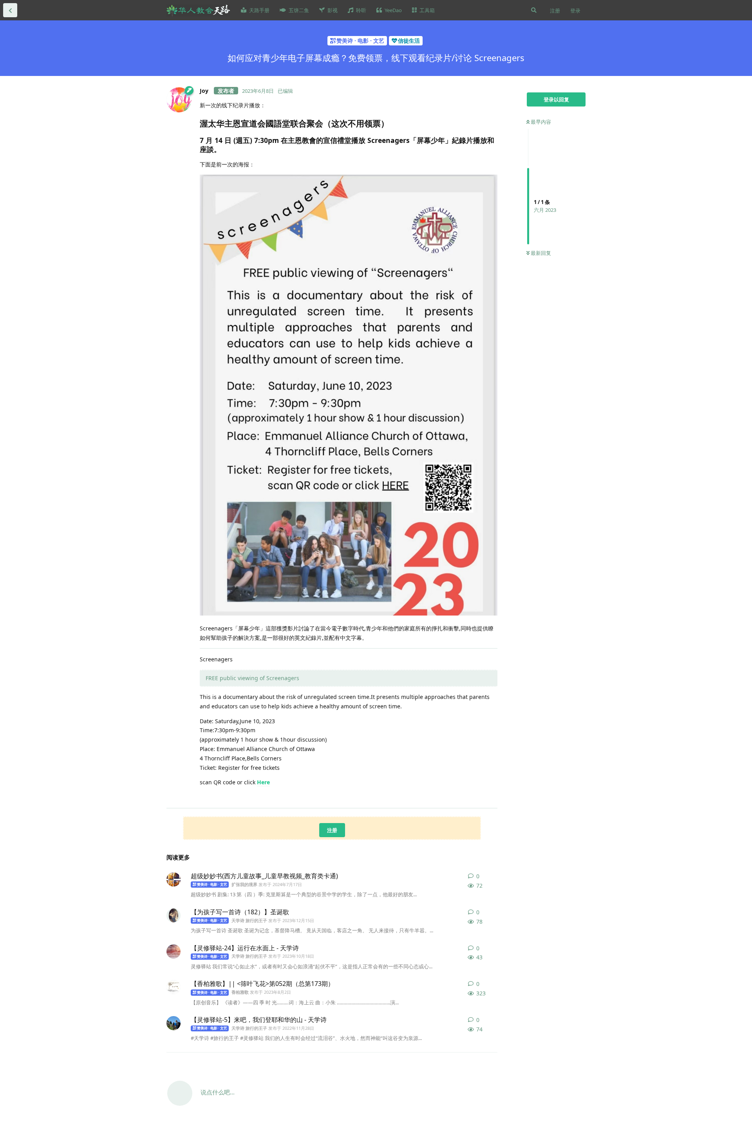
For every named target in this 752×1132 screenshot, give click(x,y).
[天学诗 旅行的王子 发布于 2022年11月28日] (173, 1023)
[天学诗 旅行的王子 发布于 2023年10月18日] (173, 951)
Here (263, 782)
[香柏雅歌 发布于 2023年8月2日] (173, 987)
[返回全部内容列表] (10, 10)
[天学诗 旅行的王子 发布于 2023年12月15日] (173, 915)
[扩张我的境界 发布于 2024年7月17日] (173, 879)
